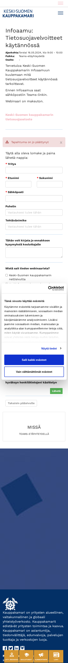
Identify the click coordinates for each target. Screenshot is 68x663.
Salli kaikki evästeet (34, 359)
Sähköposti (14, 192)
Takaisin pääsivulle (21, 403)
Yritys (10, 164)
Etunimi (12, 178)
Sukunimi (45, 178)
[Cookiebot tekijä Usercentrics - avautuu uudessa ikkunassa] (48, 288)
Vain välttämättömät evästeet (34, 371)
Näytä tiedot (49, 348)
